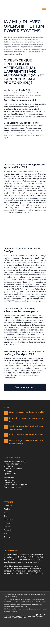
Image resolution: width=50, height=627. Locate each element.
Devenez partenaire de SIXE (16, 484)
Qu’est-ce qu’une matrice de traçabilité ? (27, 412)
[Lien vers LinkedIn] (37, 614)
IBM (5, 516)
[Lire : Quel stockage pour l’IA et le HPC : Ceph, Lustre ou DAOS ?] (6, 441)
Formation (8, 471)
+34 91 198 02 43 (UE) (10, 594)
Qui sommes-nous (34, 609)
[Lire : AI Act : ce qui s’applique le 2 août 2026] (6, 435)
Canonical (8, 505)
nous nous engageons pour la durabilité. (21, 567)
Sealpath (7, 530)
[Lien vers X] (44, 614)
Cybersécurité (10, 473)
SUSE (6, 533)
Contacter (14, 611)
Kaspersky (8, 519)
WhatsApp (36, 594)
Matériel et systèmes (12, 464)
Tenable (7, 537)
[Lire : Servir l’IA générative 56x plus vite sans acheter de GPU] (6, 427)
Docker (7, 509)
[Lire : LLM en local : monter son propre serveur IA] (6, 419)
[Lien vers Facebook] (41, 614)
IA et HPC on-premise (13, 468)
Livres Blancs (9, 482)
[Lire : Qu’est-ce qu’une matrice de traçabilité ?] (6, 413)
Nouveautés (9, 480)
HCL (6, 512)
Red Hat (7, 526)
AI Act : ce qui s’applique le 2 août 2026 (26, 434)
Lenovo (7, 523)
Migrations (8, 466)
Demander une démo (13, 487)
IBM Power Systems (23, 37)
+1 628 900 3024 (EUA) (25, 594)
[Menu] (43, 8)
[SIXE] (21, 8)
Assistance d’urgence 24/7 (15, 461)
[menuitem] (43, 8)
